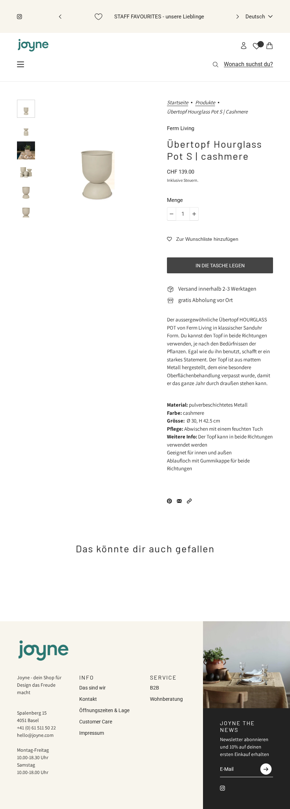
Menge (175, 200)
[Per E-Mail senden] (179, 501)
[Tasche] (269, 45)
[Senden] (266, 769)
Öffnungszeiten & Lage (104, 710)
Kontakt (88, 699)
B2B (154, 688)
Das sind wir (92, 688)
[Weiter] (238, 16)
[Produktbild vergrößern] (97, 158)
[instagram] (19, 17)
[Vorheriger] (60, 16)
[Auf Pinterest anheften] (169, 501)
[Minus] (171, 214)
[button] (189, 501)
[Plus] (194, 214)
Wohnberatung (166, 699)
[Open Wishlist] (256, 46)
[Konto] (243, 45)
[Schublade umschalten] (20, 64)
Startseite (177, 103)
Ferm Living (180, 128)
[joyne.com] (33, 46)
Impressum (91, 733)
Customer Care (95, 721)
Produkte (205, 103)
